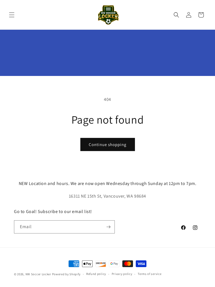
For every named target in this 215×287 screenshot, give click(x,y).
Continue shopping (108, 144)
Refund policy (96, 274)
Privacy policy (122, 274)
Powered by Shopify (66, 274)
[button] (12, 15)
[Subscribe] (108, 226)
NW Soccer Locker (38, 274)
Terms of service (149, 274)
